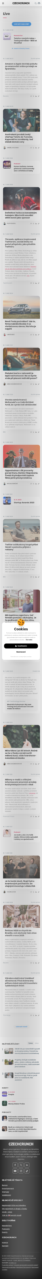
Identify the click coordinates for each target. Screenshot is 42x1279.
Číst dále (29, 640)
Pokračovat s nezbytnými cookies (21, 656)
